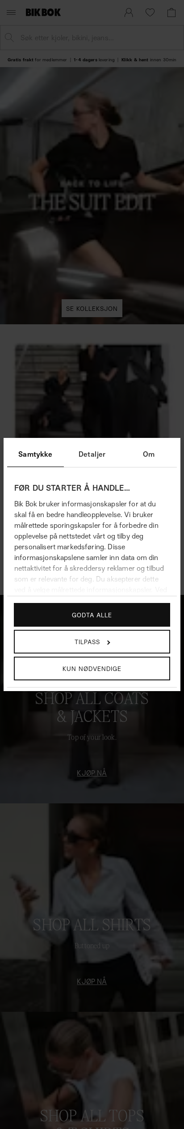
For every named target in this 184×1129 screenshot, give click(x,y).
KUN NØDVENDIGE (92, 668)
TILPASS (87, 641)
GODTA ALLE (92, 615)
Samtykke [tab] (35, 454)
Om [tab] (149, 454)
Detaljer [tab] (92, 454)
